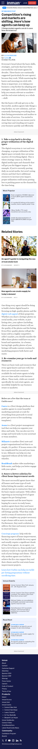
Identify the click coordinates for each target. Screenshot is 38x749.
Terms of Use (6, 691)
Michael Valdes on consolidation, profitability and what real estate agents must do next (22, 602)
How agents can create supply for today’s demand (16, 292)
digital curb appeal (10, 314)
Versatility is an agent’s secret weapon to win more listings (21, 627)
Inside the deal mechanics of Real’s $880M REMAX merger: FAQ (21, 219)
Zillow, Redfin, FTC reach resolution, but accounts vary (21, 211)
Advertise (5, 671)
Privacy (4, 689)
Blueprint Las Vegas (11, 717)
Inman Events (6, 705)
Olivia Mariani (10, 55)
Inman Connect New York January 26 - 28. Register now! (22, 586)
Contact (4, 666)
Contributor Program (9, 733)
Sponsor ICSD (6, 673)
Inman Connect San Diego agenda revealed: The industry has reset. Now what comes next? (22, 594)
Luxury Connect (9, 712)
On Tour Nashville (10, 715)
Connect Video (7, 722)
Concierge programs (10, 533)
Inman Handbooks (8, 720)
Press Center (6, 681)
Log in (25, 3)
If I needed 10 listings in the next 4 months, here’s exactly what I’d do (22, 203)
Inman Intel (6, 702)
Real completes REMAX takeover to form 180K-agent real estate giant (22, 196)
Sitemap (5, 678)
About (4, 663)
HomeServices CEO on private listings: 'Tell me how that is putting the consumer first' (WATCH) (21, 610)
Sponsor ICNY (6, 676)
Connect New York (10, 707)
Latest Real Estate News (10, 728)
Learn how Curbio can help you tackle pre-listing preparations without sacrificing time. (18, 572)
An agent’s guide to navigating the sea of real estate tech (18, 260)
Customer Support (8, 668)
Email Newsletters (8, 725)
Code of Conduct (7, 686)
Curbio (6, 58)
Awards (4, 736)
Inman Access (7, 699)
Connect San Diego (10, 710)
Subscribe (32, 3)
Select (4, 697)
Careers (4, 683)
